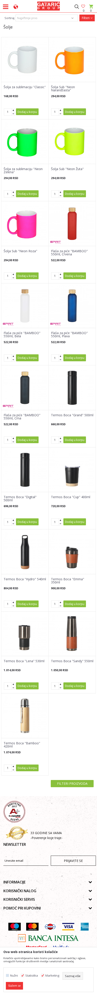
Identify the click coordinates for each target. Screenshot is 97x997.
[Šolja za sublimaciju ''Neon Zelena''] (24, 141)
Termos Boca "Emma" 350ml (67, 581)
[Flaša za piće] (72, 223)
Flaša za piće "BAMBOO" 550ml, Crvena (69, 253)
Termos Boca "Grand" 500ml (72, 415)
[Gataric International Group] (48, 5)
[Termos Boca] (72, 387)
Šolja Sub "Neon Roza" (20, 251)
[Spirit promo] (55, 242)
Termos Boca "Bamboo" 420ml (22, 745)
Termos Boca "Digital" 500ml (20, 498)
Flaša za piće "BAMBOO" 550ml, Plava (69, 334)
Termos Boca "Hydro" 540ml (25, 579)
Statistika (31, 975)
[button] (76, 6)
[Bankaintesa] (48, 938)
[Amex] (84, 927)
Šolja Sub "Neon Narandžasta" (63, 88)
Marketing (52, 975)
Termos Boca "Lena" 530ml (24, 661)
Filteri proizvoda (72, 783)
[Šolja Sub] (72, 59)
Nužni (14, 975)
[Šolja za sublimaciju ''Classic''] (24, 59)
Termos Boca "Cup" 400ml (70, 497)
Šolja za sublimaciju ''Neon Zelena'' (23, 170)
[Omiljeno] (83, 7)
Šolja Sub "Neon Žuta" (67, 169)
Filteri (86, 18)
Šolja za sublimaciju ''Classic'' (25, 87)
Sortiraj (9, 18)
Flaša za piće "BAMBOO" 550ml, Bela (22, 334)
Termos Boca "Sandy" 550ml (72, 661)
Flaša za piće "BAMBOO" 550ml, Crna (22, 417)
